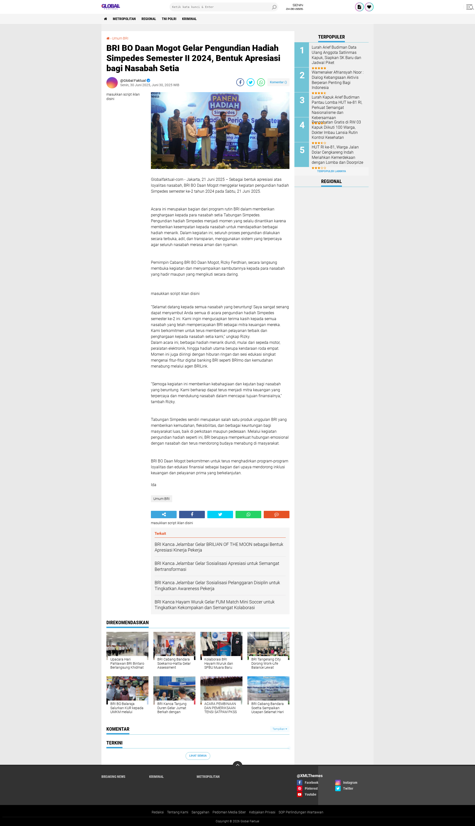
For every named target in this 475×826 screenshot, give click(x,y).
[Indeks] (359, 7)
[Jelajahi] (469, 6)
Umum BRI (120, 38)
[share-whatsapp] (261, 82)
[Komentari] (276, 514)
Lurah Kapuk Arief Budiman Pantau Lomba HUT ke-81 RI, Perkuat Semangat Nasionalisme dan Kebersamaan (337, 107)
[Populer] (369, 7)
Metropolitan (124, 19)
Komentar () (278, 82)
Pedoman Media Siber (229, 812)
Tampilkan (279, 729)
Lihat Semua (198, 755)
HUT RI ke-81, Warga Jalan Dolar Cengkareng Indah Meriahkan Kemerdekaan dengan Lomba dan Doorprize (337, 155)
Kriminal (189, 19)
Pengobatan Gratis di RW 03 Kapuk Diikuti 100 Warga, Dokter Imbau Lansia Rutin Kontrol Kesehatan (336, 130)
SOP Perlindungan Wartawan (301, 812)
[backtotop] (237, 766)
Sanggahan (200, 812)
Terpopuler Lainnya (331, 171)
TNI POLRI (169, 19)
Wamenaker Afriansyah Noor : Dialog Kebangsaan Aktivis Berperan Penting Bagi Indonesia (337, 80)
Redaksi (158, 812)
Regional (149, 19)
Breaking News (113, 777)
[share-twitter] (251, 82)
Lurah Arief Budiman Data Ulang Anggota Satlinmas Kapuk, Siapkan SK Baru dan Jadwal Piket (336, 55)
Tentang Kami (177, 812)
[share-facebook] (240, 82)
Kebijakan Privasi (262, 812)
